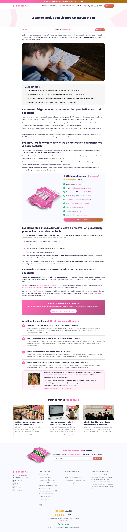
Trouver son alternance (47, 480)
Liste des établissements (47, 483)
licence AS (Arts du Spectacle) (46, 285)
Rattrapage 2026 (44, 488)
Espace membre (44, 499)
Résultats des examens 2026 (48, 485)
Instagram (18, 484)
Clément (54, 435)
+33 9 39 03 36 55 (21, 475)
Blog (40, 505)
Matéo (19, 435)
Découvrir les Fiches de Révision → (63, 311)
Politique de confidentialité (74, 477)
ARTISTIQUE (38, 407)
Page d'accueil (43, 474)
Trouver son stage (45, 477)
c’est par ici (98, 293)
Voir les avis (63, 521)
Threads (18, 487)
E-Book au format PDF (36, 291)
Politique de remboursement (75, 480)
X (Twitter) (18, 490)
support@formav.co (22, 477)
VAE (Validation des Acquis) (48, 491)
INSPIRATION (100, 29)
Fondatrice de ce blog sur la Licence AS (58, 388)
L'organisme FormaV (46, 496)
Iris (26, 29)
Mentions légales (70, 483)
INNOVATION (73, 407)
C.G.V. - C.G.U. (69, 474)
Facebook (18, 481)
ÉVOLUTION (107, 407)
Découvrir (109, 6)
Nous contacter (44, 502)
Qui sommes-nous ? (46, 494)
